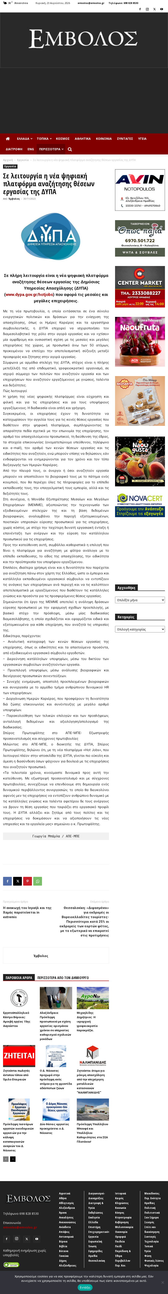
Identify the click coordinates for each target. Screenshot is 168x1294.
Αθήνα (63, 1198)
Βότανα (63, 1251)
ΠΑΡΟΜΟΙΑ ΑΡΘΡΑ (19, 977)
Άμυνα (63, 1213)
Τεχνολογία (151, 1241)
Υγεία (142, 138)
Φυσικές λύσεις (154, 1261)
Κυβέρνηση (122, 1222)
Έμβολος (14, 198)
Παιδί (118, 1246)
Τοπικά (43, 138)
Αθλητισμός (66, 1203)
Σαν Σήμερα (151, 1217)
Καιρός (119, 1198)
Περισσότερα (49, 149)
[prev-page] (6, 1159)
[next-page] (13, 1159)
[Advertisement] (84, 100)
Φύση (147, 1256)
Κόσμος (63, 138)
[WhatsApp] (37, 881)
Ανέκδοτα (65, 1227)
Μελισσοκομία (124, 1227)
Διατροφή (14, 149)
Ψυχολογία (151, 1265)
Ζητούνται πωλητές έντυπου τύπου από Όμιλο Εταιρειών (16, 1075)
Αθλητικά (83, 138)
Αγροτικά (64, 1193)
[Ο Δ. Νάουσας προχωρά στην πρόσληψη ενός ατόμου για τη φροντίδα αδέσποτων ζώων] (56, 1056)
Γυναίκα (64, 1256)
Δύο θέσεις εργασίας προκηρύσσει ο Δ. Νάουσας (54, 1129)
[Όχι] (162, 1282)
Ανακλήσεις (66, 1217)
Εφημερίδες (95, 1251)
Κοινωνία (104, 138)
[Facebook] (140, 9)
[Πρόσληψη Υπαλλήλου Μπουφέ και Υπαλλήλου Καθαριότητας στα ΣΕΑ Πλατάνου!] (93, 1110)
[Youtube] (161, 9)
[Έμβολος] (84, 40)
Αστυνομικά (66, 1237)
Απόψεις (64, 1232)
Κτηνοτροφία (123, 1217)
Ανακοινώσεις (67, 1222)
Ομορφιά (120, 1237)
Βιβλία (63, 1246)
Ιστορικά (120, 1193)
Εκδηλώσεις (95, 1213)
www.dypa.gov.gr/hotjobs (29, 294)
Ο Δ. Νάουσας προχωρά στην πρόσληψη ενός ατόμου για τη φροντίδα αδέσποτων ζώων (56, 1079)
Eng (31, 149)
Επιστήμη (94, 1227)
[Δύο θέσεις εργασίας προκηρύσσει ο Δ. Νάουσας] (56, 1110)
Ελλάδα (23, 138)
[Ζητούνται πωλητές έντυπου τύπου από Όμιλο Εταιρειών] (19, 1056)
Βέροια (63, 1241)
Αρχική (8, 160)
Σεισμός (149, 1222)
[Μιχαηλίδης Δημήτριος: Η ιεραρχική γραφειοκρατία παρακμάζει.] (93, 998)
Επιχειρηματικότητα (101, 1232)
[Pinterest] (27, 881)
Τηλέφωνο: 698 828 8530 (123, 3)
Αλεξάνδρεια (67, 1208)
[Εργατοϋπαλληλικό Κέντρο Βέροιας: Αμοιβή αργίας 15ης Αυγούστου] (19, 998)
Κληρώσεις (122, 1203)
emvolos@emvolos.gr (91, 3)
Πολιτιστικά (152, 1213)
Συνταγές (125, 138)
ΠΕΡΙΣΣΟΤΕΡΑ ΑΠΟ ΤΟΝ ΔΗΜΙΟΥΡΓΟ (63, 977)
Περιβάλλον (122, 1261)
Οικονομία (121, 1232)
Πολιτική (150, 1208)
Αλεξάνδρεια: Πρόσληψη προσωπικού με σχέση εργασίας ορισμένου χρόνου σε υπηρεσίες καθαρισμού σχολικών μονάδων (55, 1026)
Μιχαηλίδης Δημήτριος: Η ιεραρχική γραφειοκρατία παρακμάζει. (87, 1021)
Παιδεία (120, 1241)
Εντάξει (85, 1287)
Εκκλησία (94, 1217)
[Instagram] (147, 9)
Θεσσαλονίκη (96, 1261)
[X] (154, 9)
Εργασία (23, 160)
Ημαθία (93, 1256)
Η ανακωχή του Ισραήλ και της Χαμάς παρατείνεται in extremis (27, 912)
